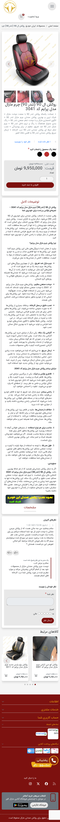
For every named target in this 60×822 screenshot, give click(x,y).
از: (47, 525)
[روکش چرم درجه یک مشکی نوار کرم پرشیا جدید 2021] (15, 648)
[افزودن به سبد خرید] (35, 676)
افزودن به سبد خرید (30, 185)
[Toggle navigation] (52, 6)
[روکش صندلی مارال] (10, 7)
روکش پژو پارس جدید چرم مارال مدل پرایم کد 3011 (16, 666)
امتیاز (51, 609)
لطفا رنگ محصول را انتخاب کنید (43, 149)
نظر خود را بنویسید (22, 142)
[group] (30, 61)
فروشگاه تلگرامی (39, 805)
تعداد (52, 173)
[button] (21, 17)
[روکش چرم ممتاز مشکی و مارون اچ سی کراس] (45, 648)
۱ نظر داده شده (44, 142)
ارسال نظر (48, 620)
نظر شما (50, 594)
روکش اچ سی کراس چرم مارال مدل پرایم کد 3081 (47, 666)
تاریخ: (44, 525)
